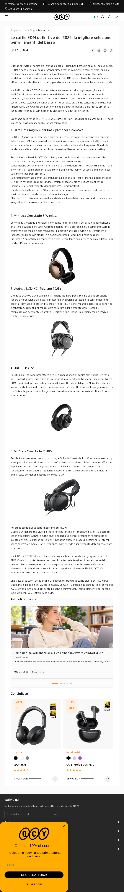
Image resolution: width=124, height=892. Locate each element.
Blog (32, 31)
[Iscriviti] (55, 814)
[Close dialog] (64, 825)
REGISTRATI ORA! (34, 874)
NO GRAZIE (34, 884)
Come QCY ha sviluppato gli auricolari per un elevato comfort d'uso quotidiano (58, 655)
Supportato (38, 672)
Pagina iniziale (19, 31)
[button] (6, 16)
